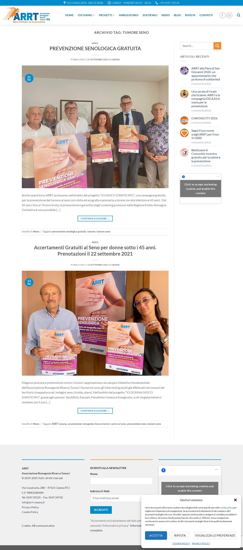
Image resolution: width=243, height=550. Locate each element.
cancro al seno (118, 423)
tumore (91, 231)
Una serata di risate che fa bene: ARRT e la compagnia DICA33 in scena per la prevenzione (205, 99)
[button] (235, 500)
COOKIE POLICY (181, 543)
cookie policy (226, 507)
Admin (116, 59)
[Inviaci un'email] (229, 15)
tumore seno (103, 231)
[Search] (238, 15)
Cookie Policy (30, 512)
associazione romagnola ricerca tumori (89, 423)
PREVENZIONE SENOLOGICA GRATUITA (95, 48)
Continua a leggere (95, 218)
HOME (69, 15)
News (166, 15)
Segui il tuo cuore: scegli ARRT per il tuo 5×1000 (205, 134)
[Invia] (217, 46)
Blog (177, 15)
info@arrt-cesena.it (33, 502)
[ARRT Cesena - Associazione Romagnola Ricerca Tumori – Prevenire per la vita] (26, 15)
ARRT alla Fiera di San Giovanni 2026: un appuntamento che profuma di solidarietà (205, 73)
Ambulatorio (128, 15)
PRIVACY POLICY (201, 543)
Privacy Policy (30, 507)
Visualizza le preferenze (215, 535)
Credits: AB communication (38, 525)
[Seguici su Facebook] (222, 15)
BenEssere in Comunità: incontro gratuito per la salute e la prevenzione (205, 155)
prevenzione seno (136, 423)
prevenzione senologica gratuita (69, 231)
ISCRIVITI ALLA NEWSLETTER (108, 468)
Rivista (190, 15)
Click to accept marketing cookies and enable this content (201, 188)
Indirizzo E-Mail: (100, 491)
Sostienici (150, 15)
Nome (93, 473)
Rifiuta (180, 535)
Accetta (156, 535)
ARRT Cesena (59, 423)
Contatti (206, 15)
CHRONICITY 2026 (204, 118)
